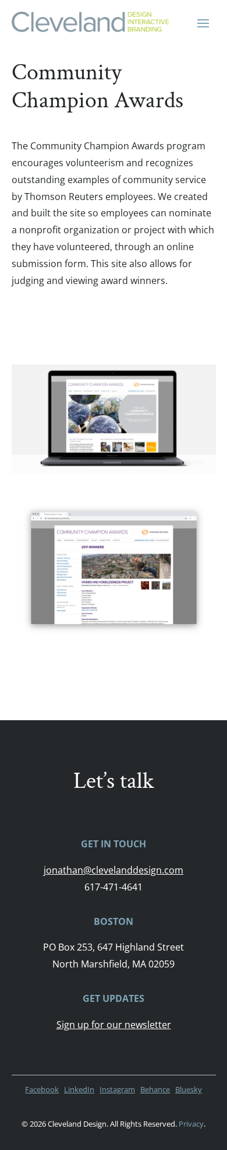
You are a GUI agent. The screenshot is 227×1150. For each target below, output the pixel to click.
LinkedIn (79, 1089)
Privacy (191, 1124)
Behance (155, 1089)
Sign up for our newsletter (113, 1024)
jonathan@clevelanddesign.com (113, 870)
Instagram (117, 1089)
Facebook (42, 1089)
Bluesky (188, 1089)
